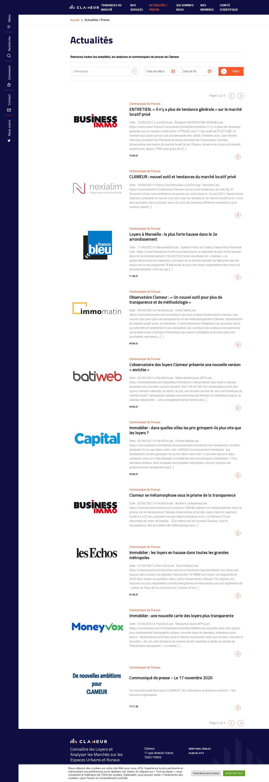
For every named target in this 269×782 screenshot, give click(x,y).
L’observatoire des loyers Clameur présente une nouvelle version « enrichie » (185, 367)
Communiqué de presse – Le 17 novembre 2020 (170, 677)
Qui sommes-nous (185, 7)
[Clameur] (88, 740)
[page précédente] (231, 95)
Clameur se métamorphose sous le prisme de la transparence (182, 495)
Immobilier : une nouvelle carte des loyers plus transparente (181, 615)
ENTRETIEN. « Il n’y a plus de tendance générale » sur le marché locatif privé (185, 111)
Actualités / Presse (158, 7)
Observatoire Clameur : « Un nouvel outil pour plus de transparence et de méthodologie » (175, 299)
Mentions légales (200, 749)
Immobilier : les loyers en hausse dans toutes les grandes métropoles (179, 555)
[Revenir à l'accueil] (4, 4)
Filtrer (235, 71)
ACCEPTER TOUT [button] (234, 773)
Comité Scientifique (229, 7)
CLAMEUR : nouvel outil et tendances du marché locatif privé (182, 176)
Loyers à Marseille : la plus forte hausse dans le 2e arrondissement (173, 236)
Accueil (74, 20)
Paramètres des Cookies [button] (206, 773)
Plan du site (196, 753)
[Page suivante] (241, 95)
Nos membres (207, 7)
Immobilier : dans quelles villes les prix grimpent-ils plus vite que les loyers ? (185, 430)
